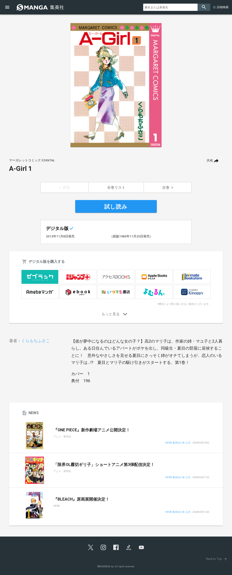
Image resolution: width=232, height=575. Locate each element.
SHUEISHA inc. (106, 566)
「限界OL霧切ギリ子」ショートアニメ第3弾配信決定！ (104, 464)
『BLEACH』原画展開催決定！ (81, 499)
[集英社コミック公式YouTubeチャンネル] (141, 547)
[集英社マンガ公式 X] (90, 547)
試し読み (116, 206)
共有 (210, 160)
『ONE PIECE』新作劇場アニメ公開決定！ (91, 430)
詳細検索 (223, 7)
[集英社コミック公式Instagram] (103, 547)
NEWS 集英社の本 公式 (178, 443)
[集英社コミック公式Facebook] (116, 547)
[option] (116, 85)
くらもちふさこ (35, 340)
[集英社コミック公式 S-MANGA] (40, 7)
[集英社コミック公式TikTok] (128, 547)
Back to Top (217, 559)
